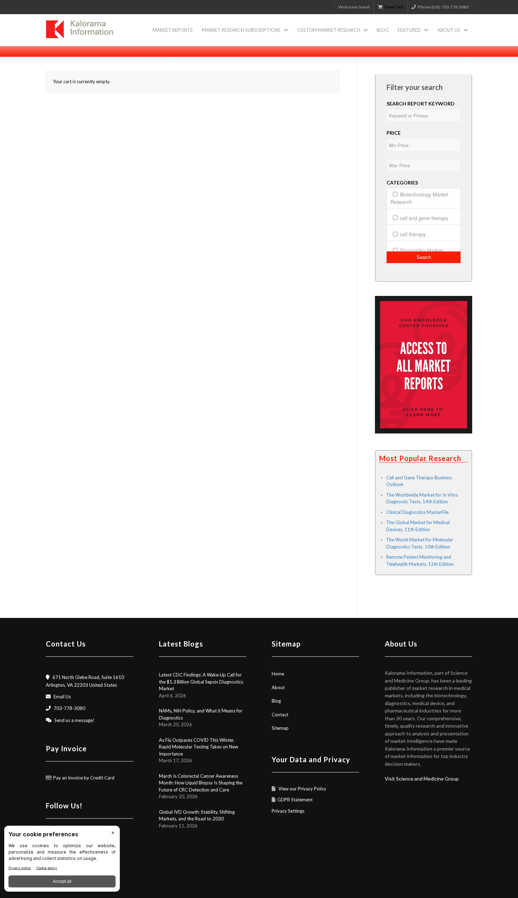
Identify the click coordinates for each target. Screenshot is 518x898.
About (278, 687)
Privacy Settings (288, 811)
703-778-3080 (69, 708)
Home (278, 673)
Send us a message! (74, 720)
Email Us (62, 696)
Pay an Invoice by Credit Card (84, 778)
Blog (276, 701)
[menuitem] (172, 29)
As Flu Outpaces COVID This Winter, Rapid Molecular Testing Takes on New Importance (198, 747)
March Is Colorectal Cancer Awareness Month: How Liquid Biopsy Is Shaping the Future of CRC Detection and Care (200, 783)
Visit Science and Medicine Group (422, 779)
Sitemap (280, 728)
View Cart (394, 7)
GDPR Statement (295, 799)
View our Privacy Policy (301, 788)
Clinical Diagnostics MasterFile (417, 512)
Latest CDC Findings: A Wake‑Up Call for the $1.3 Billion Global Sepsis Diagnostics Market (201, 681)
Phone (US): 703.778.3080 (443, 7)
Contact (280, 714)
